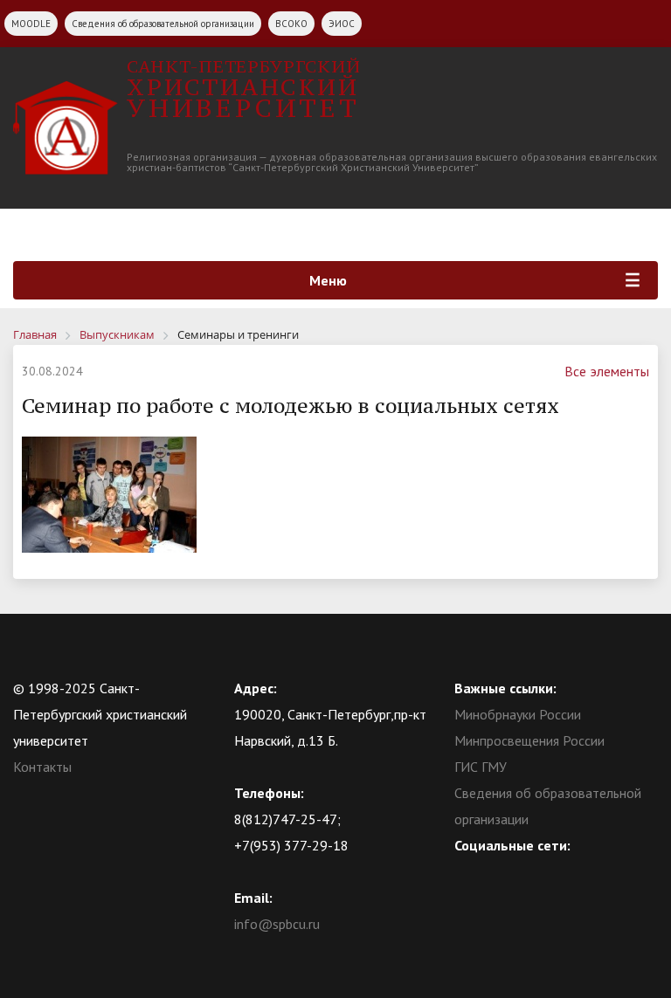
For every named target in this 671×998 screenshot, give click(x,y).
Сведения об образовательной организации (163, 23)
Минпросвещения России (529, 740)
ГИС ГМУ (480, 766)
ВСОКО (291, 23)
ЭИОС (342, 23)
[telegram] (535, 871)
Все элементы (606, 371)
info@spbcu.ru (277, 924)
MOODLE (31, 23)
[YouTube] (501, 871)
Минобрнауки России (517, 714)
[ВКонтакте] (467, 871)
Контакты (42, 766)
